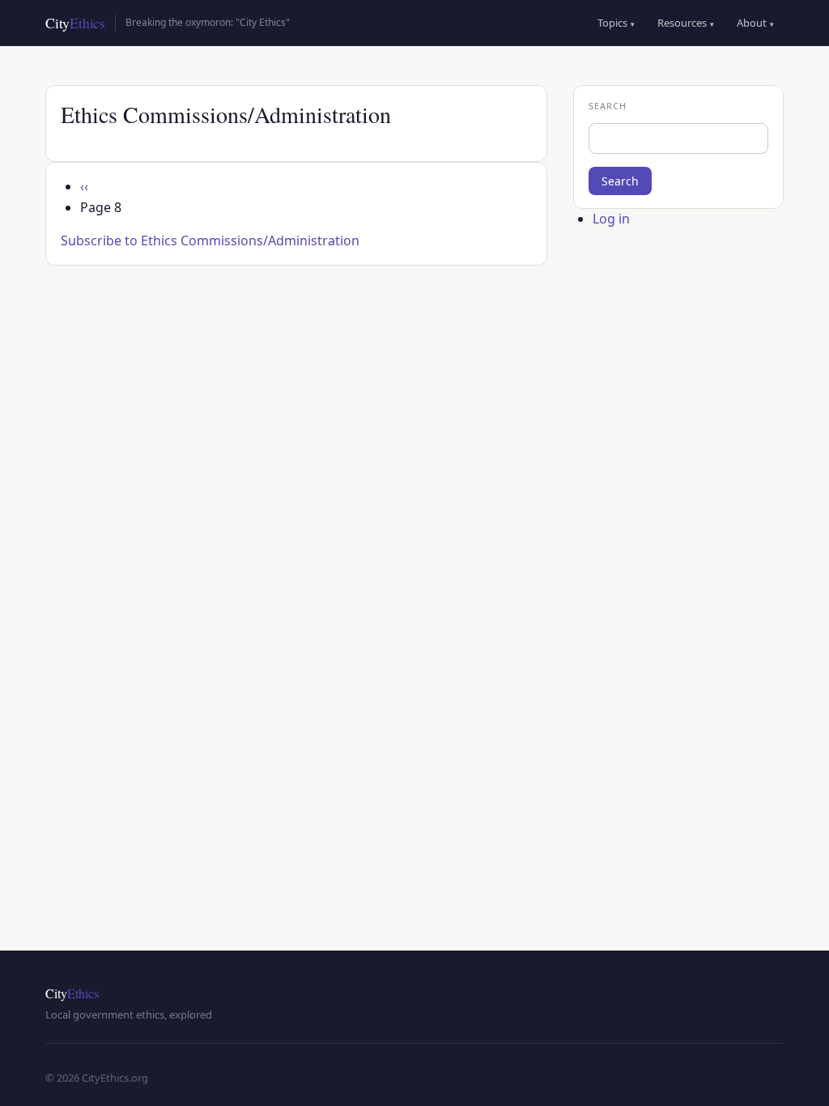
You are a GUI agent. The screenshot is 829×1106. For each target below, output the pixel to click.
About (755, 22)
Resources (685, 22)
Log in (611, 219)
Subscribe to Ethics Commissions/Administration (210, 240)
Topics (616, 22)
